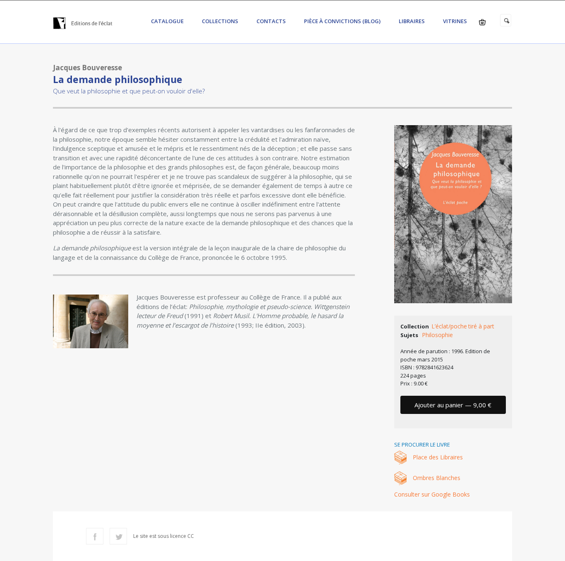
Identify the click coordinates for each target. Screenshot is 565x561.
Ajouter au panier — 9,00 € (452, 405)
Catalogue (167, 21)
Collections (220, 21)
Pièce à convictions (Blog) (342, 21)
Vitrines (455, 21)
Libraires (412, 21)
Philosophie (437, 335)
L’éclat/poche (449, 326)
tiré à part (481, 326)
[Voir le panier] (482, 22)
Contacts (271, 21)
